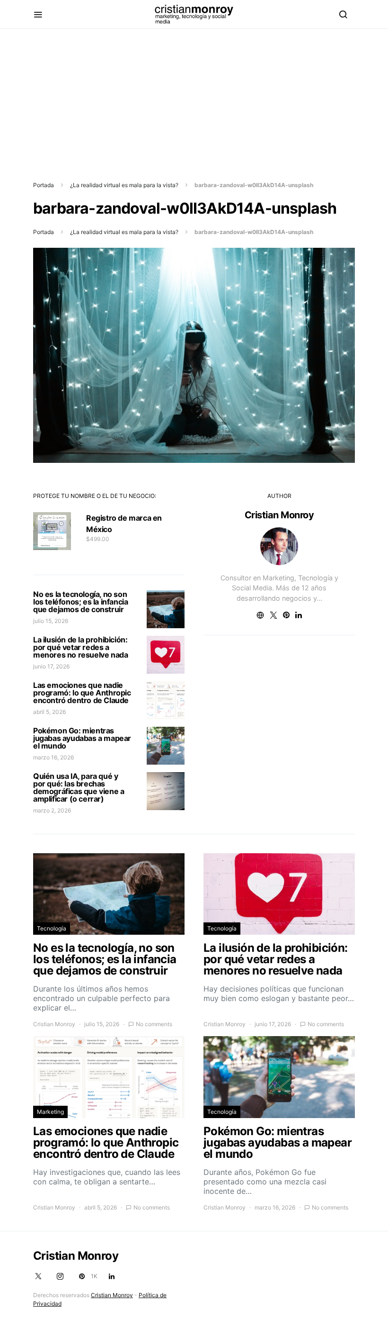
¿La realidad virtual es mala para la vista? (124, 185)
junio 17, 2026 (51, 666)
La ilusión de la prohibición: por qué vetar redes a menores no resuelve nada (80, 647)
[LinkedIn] (112, 1276)
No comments (154, 1024)
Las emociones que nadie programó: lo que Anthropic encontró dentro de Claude (82, 692)
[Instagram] (60, 1276)
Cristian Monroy (279, 515)
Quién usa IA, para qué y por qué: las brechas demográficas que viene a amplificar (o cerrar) (78, 787)
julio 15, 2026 (50, 620)
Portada (43, 185)
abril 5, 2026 (49, 711)
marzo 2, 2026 (52, 810)
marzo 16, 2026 (53, 757)
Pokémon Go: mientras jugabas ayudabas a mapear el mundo (82, 738)
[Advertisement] (194, 95)
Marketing (50, 1111)
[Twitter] (38, 1276)
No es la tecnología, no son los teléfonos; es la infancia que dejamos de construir (80, 601)
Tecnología (51, 928)
